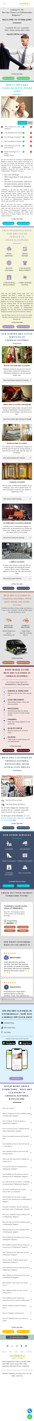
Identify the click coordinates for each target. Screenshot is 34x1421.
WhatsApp (23, 930)
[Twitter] (21, 1346)
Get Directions (10, 927)
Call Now (9, 930)
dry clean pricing (6, 820)
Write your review (9, 999)
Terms (16, 1351)
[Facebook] (7, 1346)
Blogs (22, 1351)
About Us (4, 1351)
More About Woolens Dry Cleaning (14, 458)
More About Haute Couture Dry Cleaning (15, 380)
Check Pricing (23, 927)
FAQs (10, 1351)
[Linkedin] (26, 1346)
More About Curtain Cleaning (12, 499)
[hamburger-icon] (4, 4)
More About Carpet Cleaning (12, 578)
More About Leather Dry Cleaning (13, 537)
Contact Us (29, 1351)
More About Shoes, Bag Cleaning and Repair (17, 419)
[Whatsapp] (12, 1346)
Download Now (16, 1078)
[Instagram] (17, 1346)
